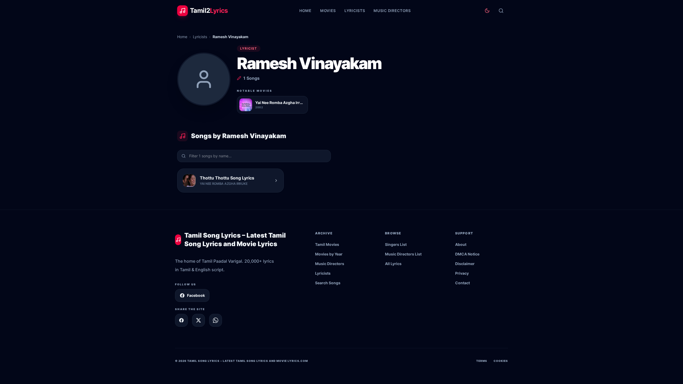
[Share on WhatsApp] (215, 320)
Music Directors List (403, 254)
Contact (462, 283)
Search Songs (327, 283)
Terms (481, 360)
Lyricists (354, 10)
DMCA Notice (467, 254)
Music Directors (392, 10)
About (460, 244)
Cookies (501, 360)
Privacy (462, 273)
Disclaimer (465, 263)
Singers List (396, 244)
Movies (328, 10)
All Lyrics (393, 263)
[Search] (501, 10)
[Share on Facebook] (181, 320)
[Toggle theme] (487, 10)
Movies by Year (329, 254)
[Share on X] (198, 320)
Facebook (196, 295)
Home (305, 10)
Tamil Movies (327, 244)
